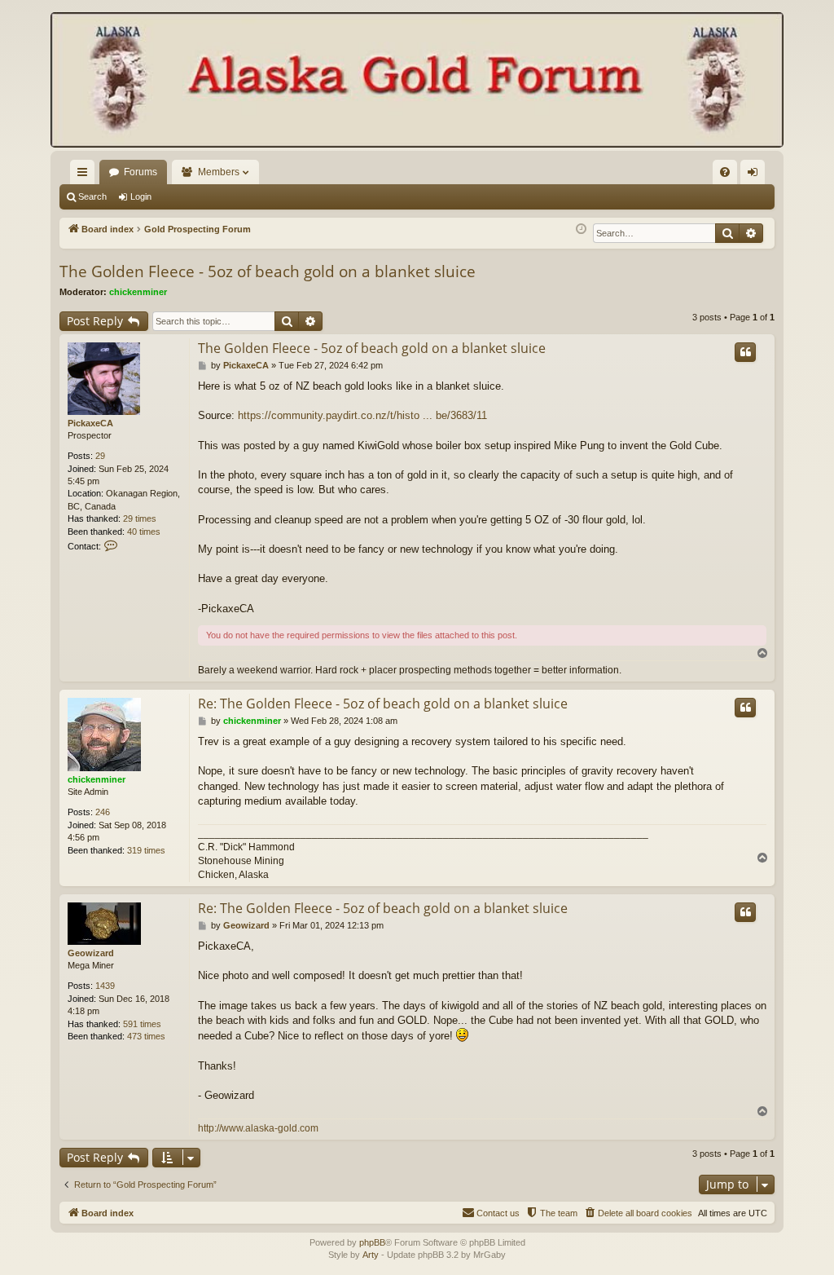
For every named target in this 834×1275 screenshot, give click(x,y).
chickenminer (138, 292)
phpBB (372, 1242)
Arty (370, 1255)
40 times (143, 531)
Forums (140, 172)
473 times (146, 1036)
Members (218, 172)
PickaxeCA (90, 423)
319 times (146, 850)
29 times (139, 518)
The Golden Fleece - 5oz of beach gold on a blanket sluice (267, 271)
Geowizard (91, 953)
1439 (105, 985)
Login (140, 196)
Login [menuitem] (756, 175)
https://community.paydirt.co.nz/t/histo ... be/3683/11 (362, 415)
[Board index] (417, 81)
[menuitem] (725, 172)
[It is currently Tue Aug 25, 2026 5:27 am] (581, 229)
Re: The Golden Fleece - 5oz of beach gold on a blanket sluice (383, 703)
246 (102, 812)
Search (92, 196)
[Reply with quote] (745, 352)
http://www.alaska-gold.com (258, 1128)
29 (100, 456)
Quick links (85, 175)
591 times (142, 1024)
